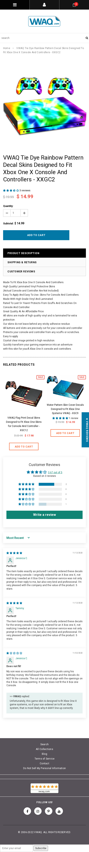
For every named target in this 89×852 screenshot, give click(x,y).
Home (6, 48)
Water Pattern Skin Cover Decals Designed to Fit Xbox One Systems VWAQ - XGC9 (65, 409)
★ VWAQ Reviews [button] (86, 430)
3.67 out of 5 (55, 472)
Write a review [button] (44, 515)
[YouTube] (59, 811)
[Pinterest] (48, 811)
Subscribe (40, 848)
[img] (14, 553)
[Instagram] (38, 811)
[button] (11, 190)
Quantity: (8, 206)
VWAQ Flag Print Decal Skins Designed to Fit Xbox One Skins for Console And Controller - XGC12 (24, 424)
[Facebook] (27, 811)
